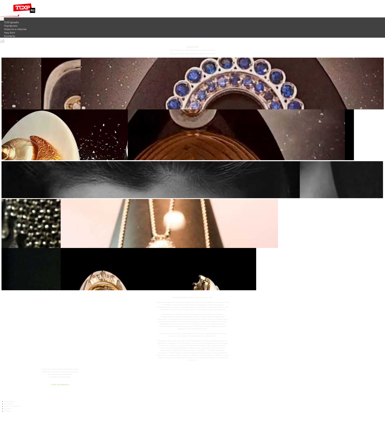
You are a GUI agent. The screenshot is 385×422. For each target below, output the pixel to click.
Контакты (9, 36)
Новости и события (15, 29)
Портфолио (11, 25)
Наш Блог (9, 32)
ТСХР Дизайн (11, 22)
